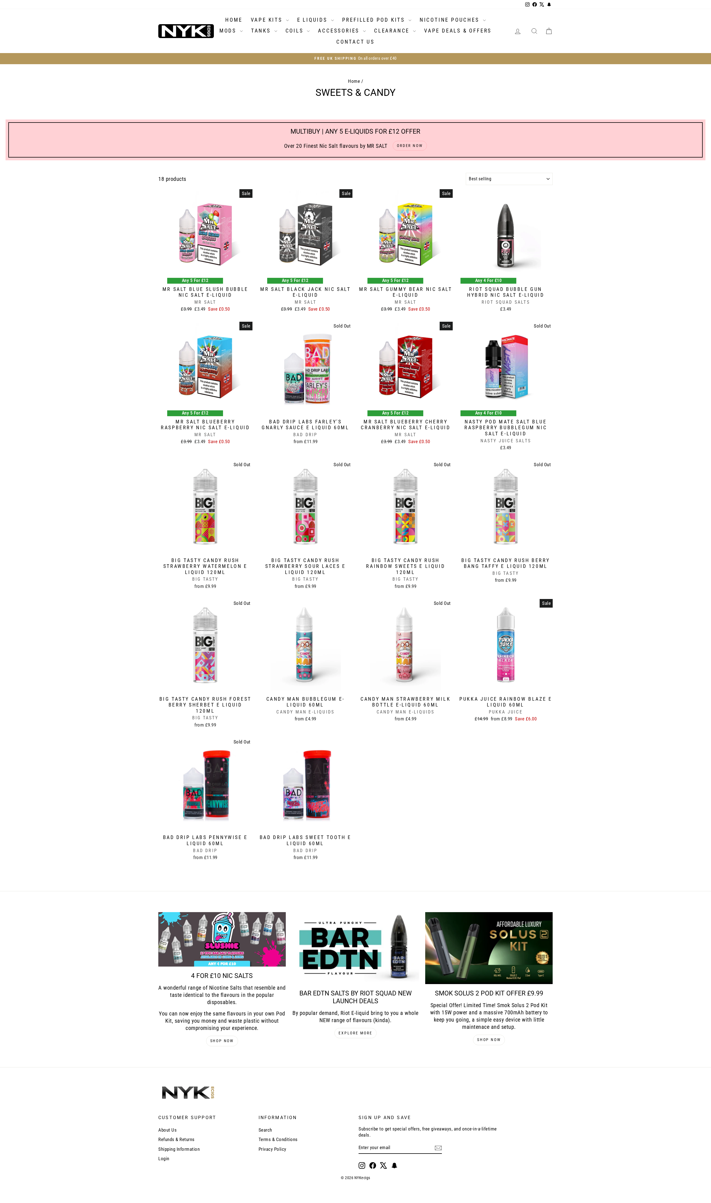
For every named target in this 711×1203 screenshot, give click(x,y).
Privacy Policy (272, 1149)
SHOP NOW (222, 1041)
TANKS (262, 31)
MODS (229, 31)
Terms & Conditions (278, 1139)
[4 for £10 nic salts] (222, 939)
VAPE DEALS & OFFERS (458, 31)
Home (354, 81)
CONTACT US (355, 42)
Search (265, 1130)
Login (163, 1158)
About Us (167, 1130)
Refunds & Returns (176, 1139)
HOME (233, 20)
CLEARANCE (393, 31)
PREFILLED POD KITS (374, 20)
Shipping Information (179, 1149)
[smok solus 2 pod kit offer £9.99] (489, 948)
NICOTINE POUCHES (451, 20)
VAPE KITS (268, 20)
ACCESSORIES (340, 31)
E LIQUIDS (313, 20)
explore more (355, 1033)
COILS (296, 31)
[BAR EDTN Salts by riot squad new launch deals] (355, 948)
